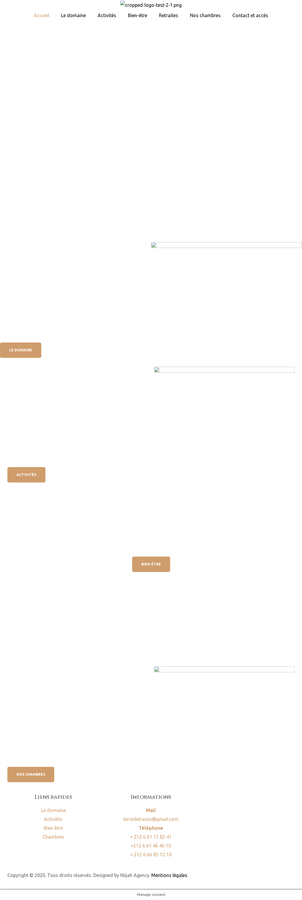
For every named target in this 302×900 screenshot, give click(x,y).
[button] (20, 350)
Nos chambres (205, 15)
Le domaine (73, 15)
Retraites (168, 15)
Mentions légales (169, 875)
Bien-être (137, 15)
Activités (107, 15)
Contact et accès (250, 15)
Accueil (41, 15)
